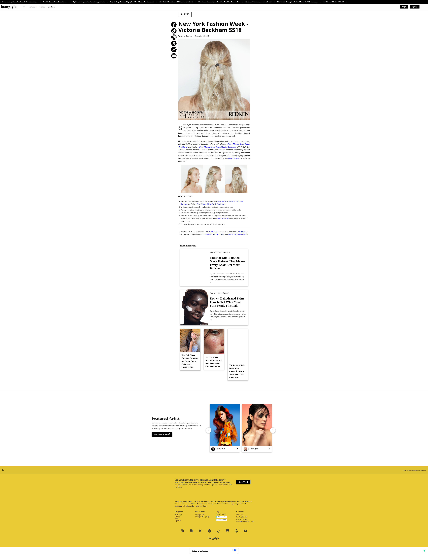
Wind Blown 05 (234, 158)
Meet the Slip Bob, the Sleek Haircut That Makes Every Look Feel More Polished (227, 263)
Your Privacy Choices (221, 550)
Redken (189, 36)
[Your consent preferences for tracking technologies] (424, 551)
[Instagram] (174, 37)
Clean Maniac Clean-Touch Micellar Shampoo (217, 147)
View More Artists (161, 434)
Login (404, 7)
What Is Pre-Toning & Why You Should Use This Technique (273, 2)
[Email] (174, 56)
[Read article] (194, 265)
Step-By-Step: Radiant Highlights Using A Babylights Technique (108, 2)
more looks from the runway (213, 234)
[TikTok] (174, 31)
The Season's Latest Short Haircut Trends (234, 2)
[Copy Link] (174, 49)
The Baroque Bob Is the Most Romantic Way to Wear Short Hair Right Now (237, 371)
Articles (32, 7)
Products (51, 7)
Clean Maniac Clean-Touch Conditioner (211, 204)
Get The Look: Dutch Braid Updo (30, 2)
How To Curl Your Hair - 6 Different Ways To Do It (152, 2)
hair (186, 14)
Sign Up (414, 7)
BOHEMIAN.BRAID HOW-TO (310, 2)
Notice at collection (200, 551)
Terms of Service (221, 514)
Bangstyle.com (199, 515)
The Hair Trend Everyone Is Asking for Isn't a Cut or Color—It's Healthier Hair (190, 361)
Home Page (178, 515)
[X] (174, 43)
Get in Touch (243, 482)
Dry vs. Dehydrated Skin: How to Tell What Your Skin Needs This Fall (227, 302)
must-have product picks (237, 234)
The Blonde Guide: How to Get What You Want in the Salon (195, 2)
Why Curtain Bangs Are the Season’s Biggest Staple (64, 2)
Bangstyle (226, 252)
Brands (42, 7)
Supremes (178, 521)
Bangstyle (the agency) (202, 517)
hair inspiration (213, 231)
